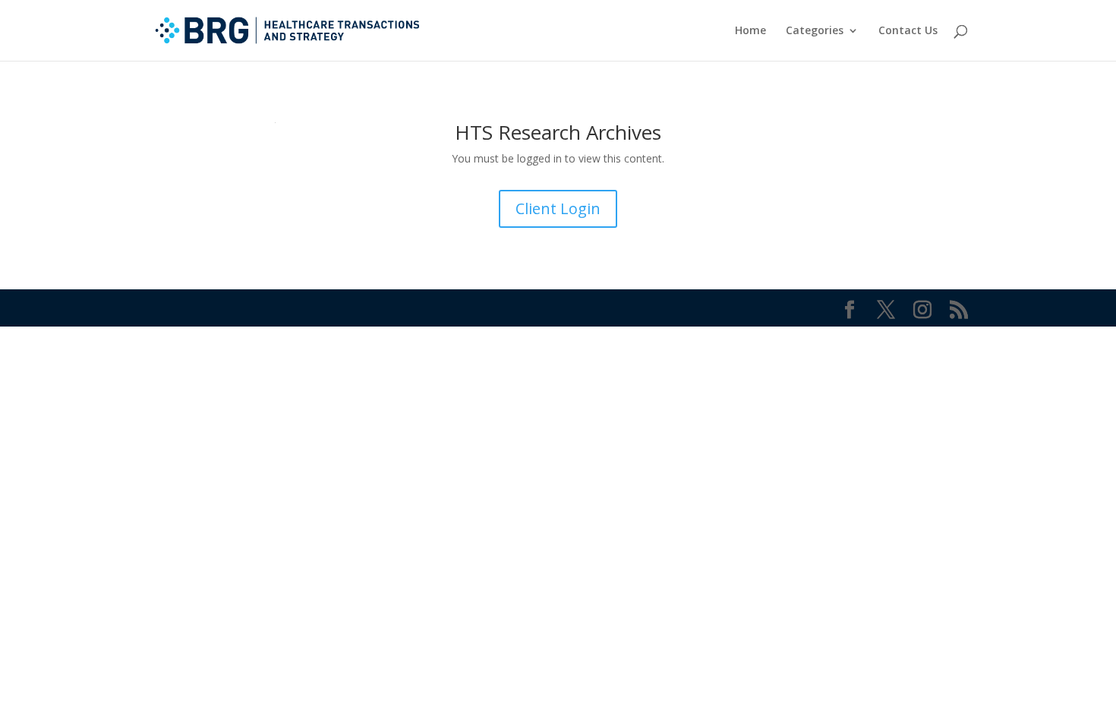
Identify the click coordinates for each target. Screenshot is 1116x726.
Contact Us (908, 31)
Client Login (558, 208)
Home (750, 31)
